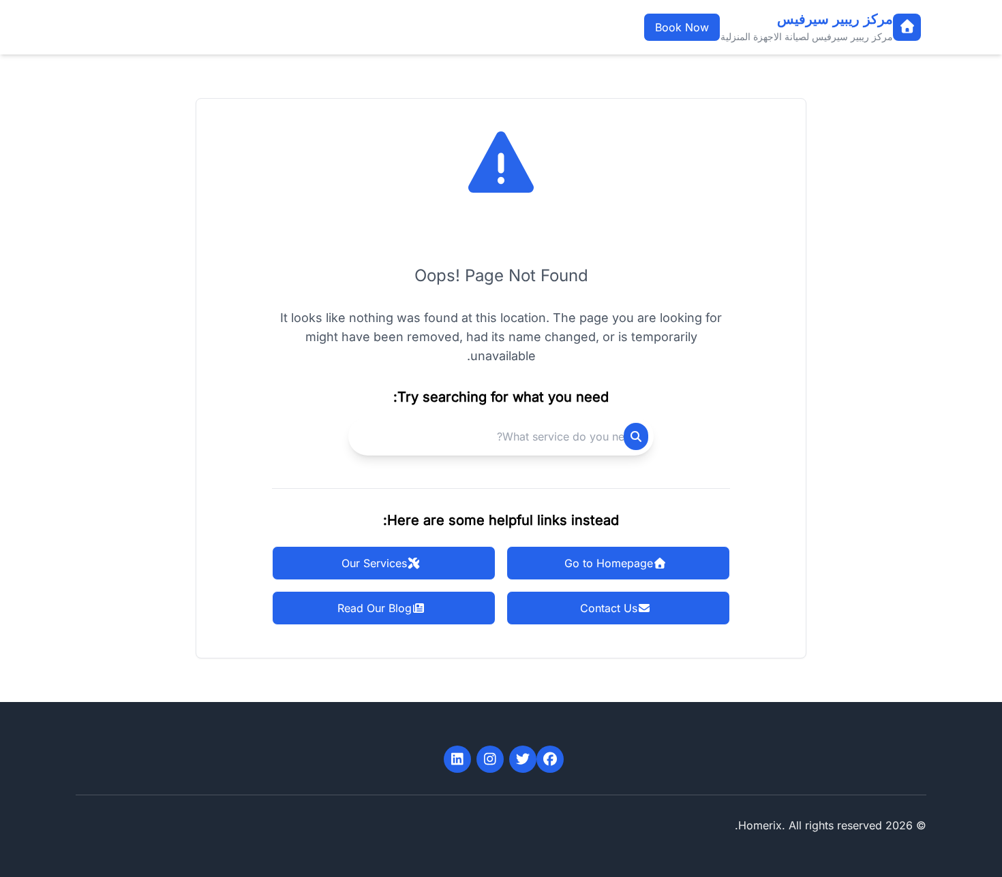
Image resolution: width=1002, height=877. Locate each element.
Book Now (682, 27)
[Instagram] (490, 759)
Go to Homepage (608, 563)
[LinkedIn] (457, 759)
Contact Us (608, 608)
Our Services (374, 563)
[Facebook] (550, 759)
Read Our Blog (374, 608)
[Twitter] (522, 759)
